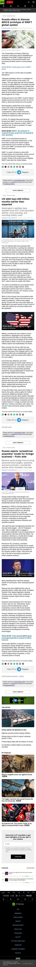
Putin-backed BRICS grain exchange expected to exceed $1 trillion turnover (17, 638)
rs (28, 892)
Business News (11, 15)
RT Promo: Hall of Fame (18, 941)
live (10, 2)
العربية (3, 892)
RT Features (6, 753)
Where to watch (18, 917)
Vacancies (18, 953)
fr (23, 892)
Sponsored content (18, 925)
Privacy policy (18, 933)
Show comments (18, 190)
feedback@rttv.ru (9, 184)
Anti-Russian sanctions (10, 676)
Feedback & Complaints (18, 949)
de (19, 892)
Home (4, 15)
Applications (18, 913)
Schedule (18, 921)
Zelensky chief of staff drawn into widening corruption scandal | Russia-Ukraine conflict (17, 10)
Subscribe (18, 856)
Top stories (6, 707)
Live (18, 909)
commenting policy (19, 180)
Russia (21, 676)
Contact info (18, 945)
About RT (18, 937)
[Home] (2, 2)
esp (9, 892)
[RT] (6, 896)
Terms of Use (18, 929)
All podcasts (30, 868)
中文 (33, 892)
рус (14, 892)
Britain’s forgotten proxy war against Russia (17, 774)
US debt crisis (6, 427)
